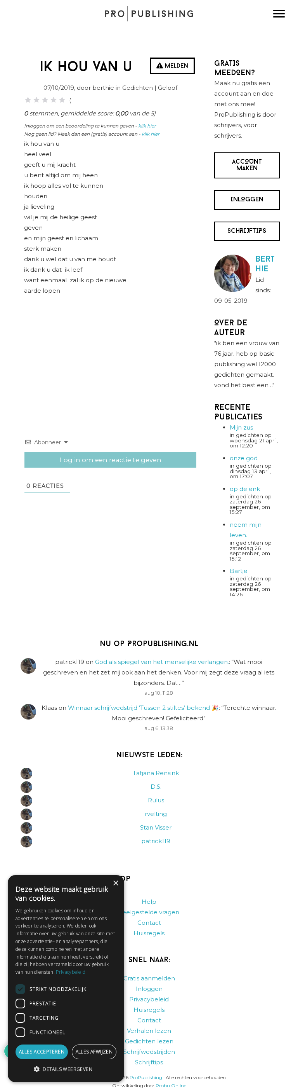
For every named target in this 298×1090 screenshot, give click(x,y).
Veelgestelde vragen (149, 912)
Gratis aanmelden (149, 978)
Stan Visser (156, 827)
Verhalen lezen (149, 1030)
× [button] (115, 883)
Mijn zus (241, 427)
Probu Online (171, 1085)
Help (149, 901)
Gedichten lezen (149, 1041)
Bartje (239, 571)
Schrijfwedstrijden (149, 1051)
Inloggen (149, 988)
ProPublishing (146, 1077)
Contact (149, 922)
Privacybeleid (149, 999)
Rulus (156, 800)
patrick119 (155, 841)
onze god (244, 458)
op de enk (245, 489)
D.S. (156, 786)
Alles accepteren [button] (41, 1051)
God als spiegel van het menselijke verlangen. (162, 662)
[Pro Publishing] (149, 13)
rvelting (156, 814)
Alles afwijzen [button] (94, 1051)
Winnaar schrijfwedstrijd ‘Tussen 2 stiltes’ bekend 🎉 (143, 707)
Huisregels (149, 933)
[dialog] (66, 978)
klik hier (147, 126)
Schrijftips (149, 1062)
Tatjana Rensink (156, 773)
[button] (66, 1069)
